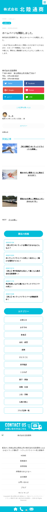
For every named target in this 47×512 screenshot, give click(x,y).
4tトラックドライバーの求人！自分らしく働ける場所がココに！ (23, 259)
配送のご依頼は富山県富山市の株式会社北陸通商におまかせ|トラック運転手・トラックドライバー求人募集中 (23, 448)
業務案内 (23, 461)
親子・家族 (23, 379)
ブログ (23, 487)
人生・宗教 (23, 394)
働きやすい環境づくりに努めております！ (32, 173)
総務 (23, 349)
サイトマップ (23, 492)
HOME (23, 455)
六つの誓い (13, 220)
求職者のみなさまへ (23, 471)
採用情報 (23, 466)
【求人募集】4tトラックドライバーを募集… (32, 147)
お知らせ (5, 132)
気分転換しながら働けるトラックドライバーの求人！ (23, 285)
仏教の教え (23, 402)
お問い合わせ (23, 482)
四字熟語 (23, 364)
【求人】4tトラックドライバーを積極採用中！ (22, 298)
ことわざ (23, 372)
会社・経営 (23, 342)
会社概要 (23, 477)
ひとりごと (23, 357)
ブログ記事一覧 (24, 410)
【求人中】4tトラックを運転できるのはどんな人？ (23, 246)
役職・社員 (23, 387)
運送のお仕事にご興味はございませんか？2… (32, 199)
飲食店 (23, 334)
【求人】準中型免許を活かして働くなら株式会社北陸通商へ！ (23, 272)
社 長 (11, 116)
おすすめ (23, 327)
